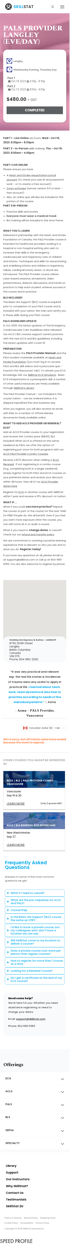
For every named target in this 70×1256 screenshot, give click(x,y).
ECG (21, 492)
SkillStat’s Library (24, 388)
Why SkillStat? (17, 1186)
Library (11, 1166)
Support (12, 1172)
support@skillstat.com (30, 1019)
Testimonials (16, 1199)
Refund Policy (31, 1217)
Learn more (16, 845)
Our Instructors (18, 1179)
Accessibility (26, 1222)
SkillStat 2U (14, 1206)
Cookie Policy (11, 1222)
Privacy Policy (42, 1222)
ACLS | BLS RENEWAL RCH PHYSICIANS (31, 825)
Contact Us (14, 1193)
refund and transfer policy (38, 534)
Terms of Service (13, 1217)
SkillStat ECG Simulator (42, 375)
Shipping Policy (47, 1217)
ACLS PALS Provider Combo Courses (25, 454)
